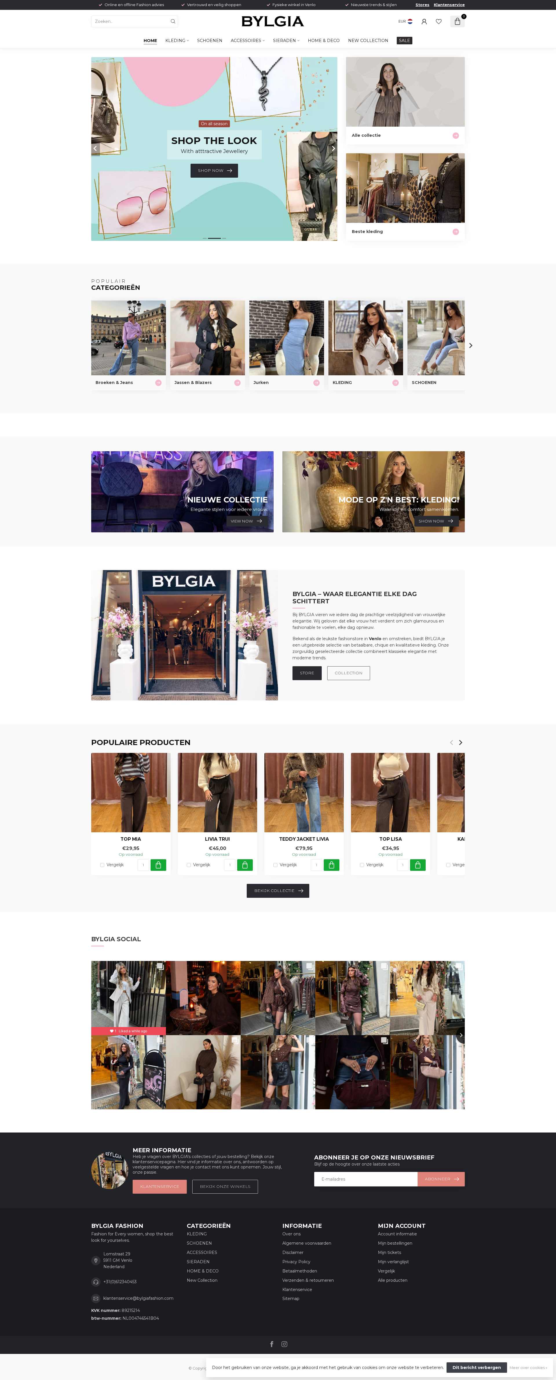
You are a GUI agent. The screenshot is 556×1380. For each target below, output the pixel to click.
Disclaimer (292, 1252)
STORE (307, 673)
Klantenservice (449, 5)
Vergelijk (115, 865)
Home (150, 40)
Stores (422, 5)
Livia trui (217, 839)
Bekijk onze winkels (225, 1186)
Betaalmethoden (299, 1271)
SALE (404, 40)
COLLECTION (349, 673)
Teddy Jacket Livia (304, 839)
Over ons (291, 1234)
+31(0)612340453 (120, 1281)
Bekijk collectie (274, 890)
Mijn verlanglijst (393, 1261)
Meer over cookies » (528, 1368)
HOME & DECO (324, 40)
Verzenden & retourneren (308, 1280)
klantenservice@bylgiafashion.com (138, 1298)
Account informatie (397, 1234)
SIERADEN (284, 40)
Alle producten (392, 1280)
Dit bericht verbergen (477, 1367)
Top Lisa (390, 839)
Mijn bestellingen (395, 1243)
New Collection (368, 40)
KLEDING (175, 40)
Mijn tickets (389, 1252)
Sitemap (290, 1298)
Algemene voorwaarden (306, 1243)
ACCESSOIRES (246, 40)
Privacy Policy (296, 1261)
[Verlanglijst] (439, 21)
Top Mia (130, 839)
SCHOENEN (209, 40)
